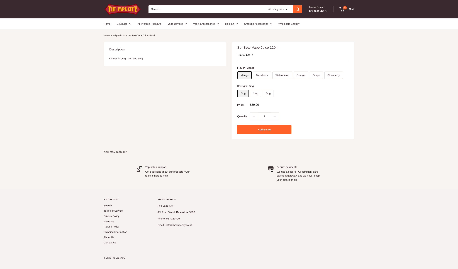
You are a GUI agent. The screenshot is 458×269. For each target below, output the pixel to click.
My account (316, 10)
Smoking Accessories (256, 23)
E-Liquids (122, 23)
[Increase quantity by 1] (275, 116)
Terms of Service (113, 210)
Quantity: (242, 116)
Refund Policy (111, 226)
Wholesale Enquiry (288, 23)
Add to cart (264, 129)
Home (107, 23)
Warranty (109, 221)
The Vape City (245, 55)
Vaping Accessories (204, 23)
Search (108, 205)
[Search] (297, 9)
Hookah (229, 23)
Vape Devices (175, 23)
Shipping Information (115, 232)
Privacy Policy (111, 216)
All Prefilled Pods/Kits (149, 23)
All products (119, 35)
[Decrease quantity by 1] (254, 116)
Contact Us (110, 242)
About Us (109, 237)
